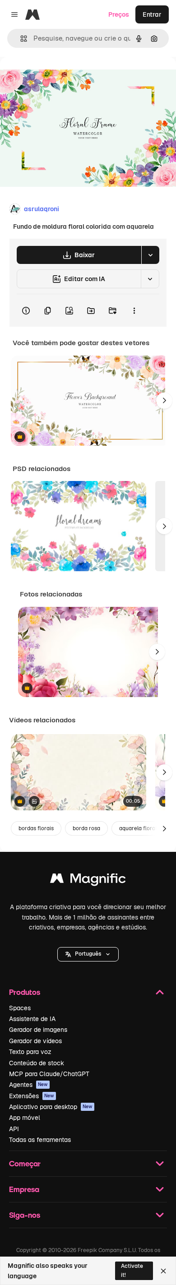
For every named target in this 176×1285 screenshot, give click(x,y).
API (14, 1129)
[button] (88, 954)
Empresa (24, 1189)
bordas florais (36, 828)
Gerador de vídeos (35, 1041)
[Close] (163, 1271)
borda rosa (86, 828)
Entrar (152, 14)
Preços (118, 14)
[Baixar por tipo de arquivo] (150, 255)
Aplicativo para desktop (51, 1107)
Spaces (20, 1008)
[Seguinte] (164, 401)
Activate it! (132, 1270)
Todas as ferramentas (40, 1140)
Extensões (31, 1096)
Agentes (28, 1085)
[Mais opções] (134, 310)
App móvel (24, 1118)
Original (57, 77)
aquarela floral (138, 828)
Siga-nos (24, 1215)
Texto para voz (30, 1052)
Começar (25, 1163)
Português (88, 953)
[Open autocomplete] (20, 38)
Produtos (24, 992)
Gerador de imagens (38, 1030)
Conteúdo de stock (36, 1063)
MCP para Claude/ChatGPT (49, 1074)
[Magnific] (88, 880)
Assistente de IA (32, 1019)
